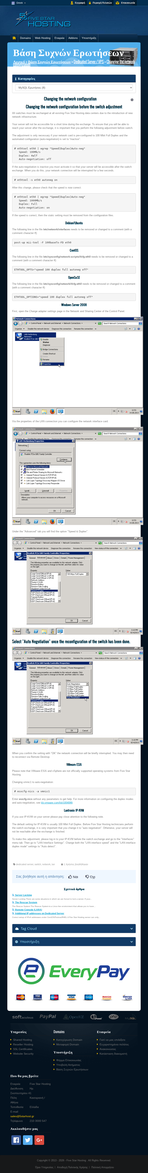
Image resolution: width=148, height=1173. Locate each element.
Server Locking (23, 895)
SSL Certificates (22, 1049)
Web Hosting (42, 37)
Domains (25, 37)
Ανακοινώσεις (108, 1049)
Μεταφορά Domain (67, 1044)
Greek (19, 3)
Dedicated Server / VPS (89, 61)
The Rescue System (25, 902)
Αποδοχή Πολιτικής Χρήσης (72, 1167)
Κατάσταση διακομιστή (113, 1053)
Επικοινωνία (128, 3)
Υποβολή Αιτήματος (68, 1064)
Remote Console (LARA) (28, 909)
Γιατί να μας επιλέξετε (112, 1039)
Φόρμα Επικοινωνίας (68, 1060)
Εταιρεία (59, 37)
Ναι (75, 877)
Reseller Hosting (23, 1044)
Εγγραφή (80, 3)
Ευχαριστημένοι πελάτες (114, 1044)
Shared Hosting (22, 1039)
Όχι (92, 877)
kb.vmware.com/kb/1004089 (56, 802)
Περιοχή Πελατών (102, 3)
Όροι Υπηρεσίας (44, 1167)
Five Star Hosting (76, 1160)
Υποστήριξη (89, 37)
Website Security (23, 1053)
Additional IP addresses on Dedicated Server (39, 913)
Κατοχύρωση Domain (69, 1039)
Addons (73, 37)
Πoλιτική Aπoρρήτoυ (102, 1167)
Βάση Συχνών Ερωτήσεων (49, 61)
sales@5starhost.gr (22, 1116)
